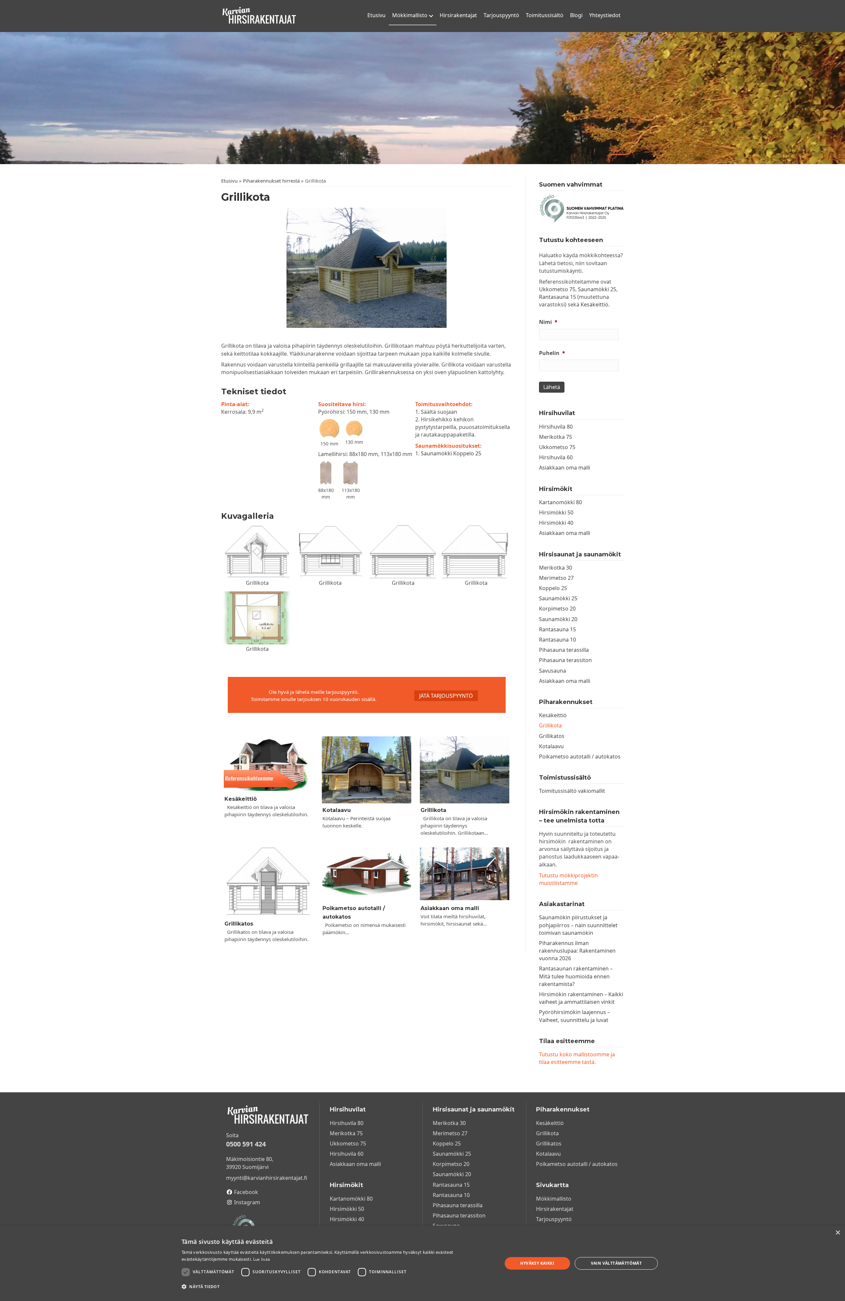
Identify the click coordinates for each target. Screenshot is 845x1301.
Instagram (247, 1202)
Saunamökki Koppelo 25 (451, 453)
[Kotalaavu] (366, 769)
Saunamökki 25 (597, 289)
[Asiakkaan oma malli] (464, 873)
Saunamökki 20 (558, 619)
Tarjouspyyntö (501, 15)
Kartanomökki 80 (560, 502)
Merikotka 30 (555, 567)
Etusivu (376, 15)
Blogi (576, 15)
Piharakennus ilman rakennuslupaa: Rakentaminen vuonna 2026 (577, 950)
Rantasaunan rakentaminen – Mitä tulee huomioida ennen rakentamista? (576, 976)
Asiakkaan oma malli (450, 908)
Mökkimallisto (409, 15)
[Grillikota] (464, 769)
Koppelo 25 (553, 588)
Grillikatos (238, 924)
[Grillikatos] (268, 881)
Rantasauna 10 (557, 639)
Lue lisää (261, 1259)
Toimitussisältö (544, 15)
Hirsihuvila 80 (556, 426)
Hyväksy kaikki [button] (537, 1263)
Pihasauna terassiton (565, 660)
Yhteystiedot (605, 15)
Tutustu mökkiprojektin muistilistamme (568, 879)
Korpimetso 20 (557, 608)
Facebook (246, 1192)
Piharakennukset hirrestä (271, 180)
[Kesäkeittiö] (268, 764)
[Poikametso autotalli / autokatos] (366, 873)
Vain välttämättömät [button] (616, 1263)
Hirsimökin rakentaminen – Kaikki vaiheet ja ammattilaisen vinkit (581, 998)
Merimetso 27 (556, 577)
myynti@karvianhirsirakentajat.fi (266, 1177)
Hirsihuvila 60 (556, 457)
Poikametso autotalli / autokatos (580, 756)
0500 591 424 (246, 1144)
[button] (446, 695)
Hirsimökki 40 (556, 522)
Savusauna (552, 670)
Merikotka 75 (555, 436)
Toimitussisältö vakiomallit (572, 790)
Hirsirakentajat (458, 15)
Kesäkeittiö (240, 799)
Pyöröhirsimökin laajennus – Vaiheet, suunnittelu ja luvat (574, 1015)
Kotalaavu (336, 810)
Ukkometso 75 (557, 289)
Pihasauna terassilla (564, 649)
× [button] (837, 1232)
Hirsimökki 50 (556, 512)
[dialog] (422, 1263)
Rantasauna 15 (557, 296)
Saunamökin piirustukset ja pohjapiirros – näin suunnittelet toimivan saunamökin (578, 925)
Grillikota (433, 810)
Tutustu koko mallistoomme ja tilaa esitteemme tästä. (577, 1058)
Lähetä (551, 387)
